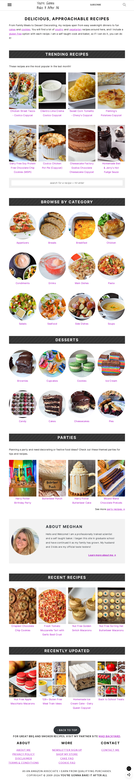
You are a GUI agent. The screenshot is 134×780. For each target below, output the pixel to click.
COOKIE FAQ (67, 762)
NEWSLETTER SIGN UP (67, 750)
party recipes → (116, 509)
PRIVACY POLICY (23, 754)
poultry (59, 29)
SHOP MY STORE (67, 754)
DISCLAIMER (23, 758)
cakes (12, 29)
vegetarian (75, 29)
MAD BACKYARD (109, 736)
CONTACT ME (110, 750)
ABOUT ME (23, 750)
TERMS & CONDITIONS (24, 762)
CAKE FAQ (67, 758)
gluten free (15, 33)
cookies (25, 29)
